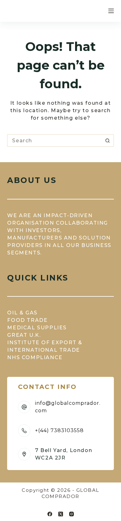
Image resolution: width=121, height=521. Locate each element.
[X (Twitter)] (60, 514)
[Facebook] (49, 514)
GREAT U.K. (24, 335)
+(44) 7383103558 (59, 430)
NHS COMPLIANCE (34, 357)
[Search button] (107, 140)
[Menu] (111, 11)
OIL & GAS (22, 313)
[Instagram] (71, 514)
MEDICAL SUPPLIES (37, 328)
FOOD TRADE (27, 320)
